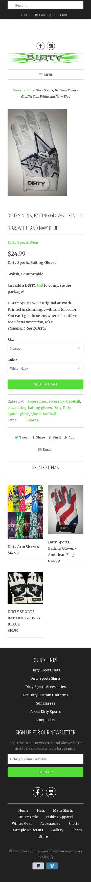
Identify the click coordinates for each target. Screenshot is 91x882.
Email (47, 449)
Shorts (74, 824)
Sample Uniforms (28, 830)
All (28, 90)
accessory (56, 401)
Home (23, 810)
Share (40, 437)
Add (72, 437)
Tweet (24, 437)
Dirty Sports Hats (45, 670)
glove (24, 414)
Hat (40, 285)
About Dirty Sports (45, 712)
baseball (73, 401)
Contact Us (46, 720)
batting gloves (40, 408)
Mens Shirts (63, 810)
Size (11, 340)
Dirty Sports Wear (23, 242)
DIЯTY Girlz (28, 817)
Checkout (62, 15)
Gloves (32, 420)
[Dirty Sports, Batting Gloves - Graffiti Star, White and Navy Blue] (37, 152)
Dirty (57, 408)
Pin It (57, 437)
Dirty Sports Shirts (45, 678)
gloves (36, 414)
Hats (41, 810)
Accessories (50, 824)
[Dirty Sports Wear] (45, 59)
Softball (49, 414)
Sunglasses (45, 703)
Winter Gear (22, 824)
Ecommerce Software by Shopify (60, 854)
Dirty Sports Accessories (45, 687)
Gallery (57, 830)
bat (10, 408)
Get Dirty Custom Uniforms (45, 695)
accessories (37, 401)
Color (12, 360)
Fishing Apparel (59, 817)
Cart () (44, 15)
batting (20, 408)
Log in (26, 15)
